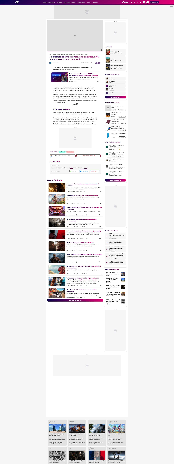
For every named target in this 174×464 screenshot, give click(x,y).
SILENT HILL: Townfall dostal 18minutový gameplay (84, 231)
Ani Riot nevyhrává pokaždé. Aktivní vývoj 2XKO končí (77, 443)
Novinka (54, 54)
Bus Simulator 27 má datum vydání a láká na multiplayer (82, 290)
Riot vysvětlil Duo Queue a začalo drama (115, 435)
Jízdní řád (108, 47)
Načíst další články (75, 300)
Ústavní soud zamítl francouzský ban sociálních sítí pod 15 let (97, 461)
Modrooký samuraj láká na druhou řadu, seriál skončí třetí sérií (76, 439)
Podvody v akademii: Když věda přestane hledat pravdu (95, 443)
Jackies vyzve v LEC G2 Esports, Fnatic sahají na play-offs (115, 439)
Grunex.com (109, 282)
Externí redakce (74, 81)
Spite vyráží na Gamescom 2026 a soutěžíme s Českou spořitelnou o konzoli (83, 74)
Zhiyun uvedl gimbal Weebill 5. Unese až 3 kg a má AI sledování (116, 461)
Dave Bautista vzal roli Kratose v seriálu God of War (84, 254)
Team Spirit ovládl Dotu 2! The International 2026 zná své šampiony (113, 294)
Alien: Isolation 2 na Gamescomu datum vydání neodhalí (82, 185)
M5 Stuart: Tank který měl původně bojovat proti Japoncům (113, 301)
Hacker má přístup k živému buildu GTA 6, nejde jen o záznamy (84, 208)
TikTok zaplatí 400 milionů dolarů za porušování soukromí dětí (97, 439)
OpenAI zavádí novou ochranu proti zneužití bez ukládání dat (96, 435)
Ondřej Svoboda (71, 297)
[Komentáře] (92, 63)
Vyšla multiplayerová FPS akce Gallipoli (80, 243)
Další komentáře (115, 180)
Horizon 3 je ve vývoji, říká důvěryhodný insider (82, 195)
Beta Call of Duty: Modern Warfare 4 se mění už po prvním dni (112, 287)
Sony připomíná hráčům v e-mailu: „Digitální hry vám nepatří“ (113, 280)
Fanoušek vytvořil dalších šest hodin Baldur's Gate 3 (113, 273)
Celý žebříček (115, 97)
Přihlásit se (154, 2)
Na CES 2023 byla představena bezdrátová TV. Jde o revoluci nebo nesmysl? (72, 54)
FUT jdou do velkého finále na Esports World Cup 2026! (55, 443)
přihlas (71, 167)
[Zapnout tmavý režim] (147, 2)
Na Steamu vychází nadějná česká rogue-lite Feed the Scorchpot (84, 267)
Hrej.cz (107, 275)
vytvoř (85, 167)
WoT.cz (108, 304)
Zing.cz (107, 289)
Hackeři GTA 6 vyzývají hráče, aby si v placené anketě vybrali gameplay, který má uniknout (83, 279)
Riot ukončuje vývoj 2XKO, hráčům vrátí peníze (116, 443)
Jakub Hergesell (55, 63)
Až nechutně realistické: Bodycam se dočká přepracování (81, 220)
